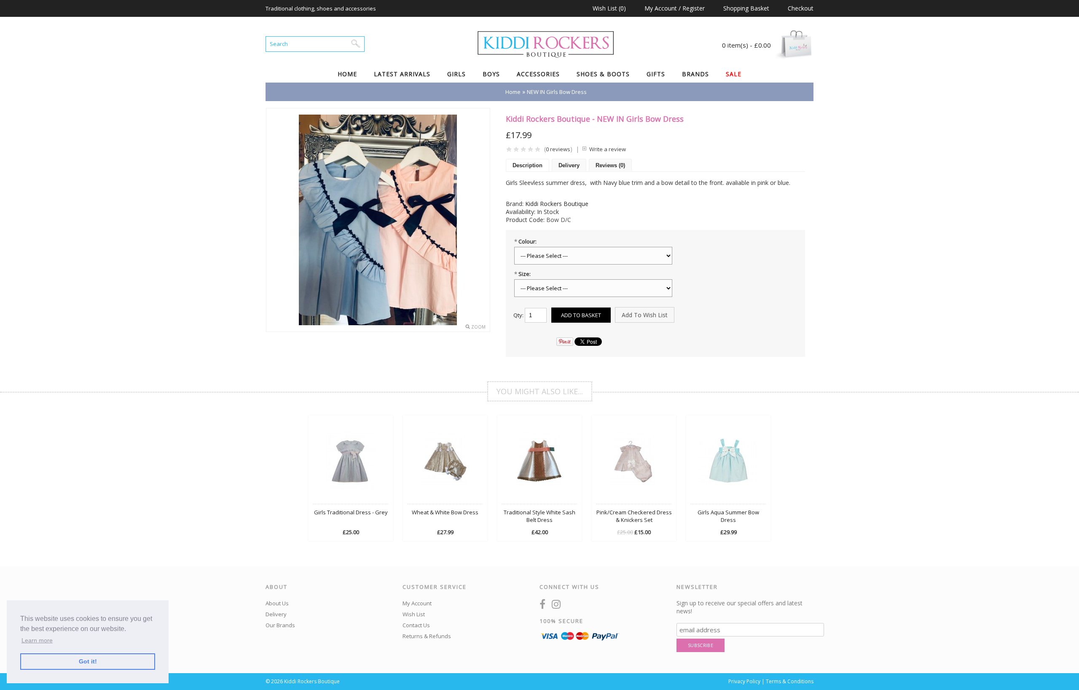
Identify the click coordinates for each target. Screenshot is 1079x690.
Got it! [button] (88, 661)
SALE (733, 74)
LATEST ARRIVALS (402, 74)
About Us (277, 603)
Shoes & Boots (603, 74)
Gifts (656, 74)
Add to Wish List (645, 315)
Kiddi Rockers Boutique (556, 204)
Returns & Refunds (427, 636)
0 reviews (558, 149)
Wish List (414, 614)
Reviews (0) (610, 165)
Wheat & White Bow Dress (445, 512)
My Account (417, 603)
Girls (456, 74)
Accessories (538, 74)
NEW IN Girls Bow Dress (557, 92)
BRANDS (695, 74)
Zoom (478, 327)
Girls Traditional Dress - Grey (351, 512)
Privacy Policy (744, 681)
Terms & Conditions (789, 681)
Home (347, 74)
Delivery (569, 165)
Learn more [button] (37, 640)
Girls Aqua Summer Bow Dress (728, 516)
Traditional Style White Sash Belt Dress (539, 516)
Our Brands (280, 625)
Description (527, 165)
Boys (491, 74)
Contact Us (416, 625)
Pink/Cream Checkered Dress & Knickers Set (634, 516)
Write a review (607, 149)
